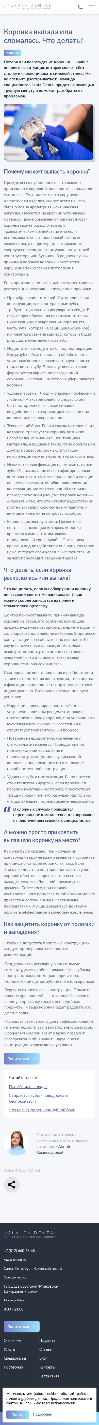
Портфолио (13, 1367)
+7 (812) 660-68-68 (19, 1250)
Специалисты (15, 1358)
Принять (17, 1415)
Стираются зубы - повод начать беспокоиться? (38, 1098)
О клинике (12, 1340)
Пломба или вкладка (28, 1086)
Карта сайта (49, 1376)
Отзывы (45, 1349)
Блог (43, 1358)
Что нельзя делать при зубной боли (42, 1109)
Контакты (47, 1367)
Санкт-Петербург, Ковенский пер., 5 (33, 1268)
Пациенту (47, 1340)
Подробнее (42, 1414)
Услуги (9, 1349)
